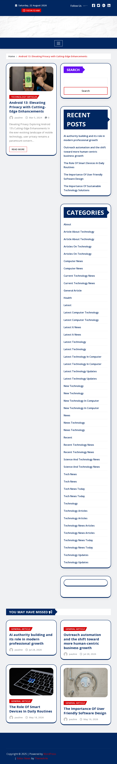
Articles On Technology (78, 246)
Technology (71, 503)
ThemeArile (41, 758)
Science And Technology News (82, 459)
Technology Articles (75, 510)
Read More (18, 149)
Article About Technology (79, 231)
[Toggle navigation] (58, 43)
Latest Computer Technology (81, 312)
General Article (73, 290)
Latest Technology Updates (80, 371)
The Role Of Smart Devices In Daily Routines (30, 708)
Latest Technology (75, 342)
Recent (68, 437)
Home (11, 56)
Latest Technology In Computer (82, 356)
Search (73, 69)
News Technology (74, 422)
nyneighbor (58, 24)
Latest (67, 305)
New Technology (74, 386)
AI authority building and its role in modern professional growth (30, 639)
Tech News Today (74, 489)
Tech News (70, 474)
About (67, 224)
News (67, 415)
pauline (19, 117)
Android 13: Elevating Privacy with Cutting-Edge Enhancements (53, 56)
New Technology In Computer (81, 400)
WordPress (49, 754)
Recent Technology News (79, 444)
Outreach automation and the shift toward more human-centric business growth (85, 151)
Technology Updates (76, 555)
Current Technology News (79, 275)
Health (68, 298)
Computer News (73, 261)
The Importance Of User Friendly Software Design (85, 710)
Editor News (24, 758)
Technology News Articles (79, 525)
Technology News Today (78, 540)
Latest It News (72, 327)
